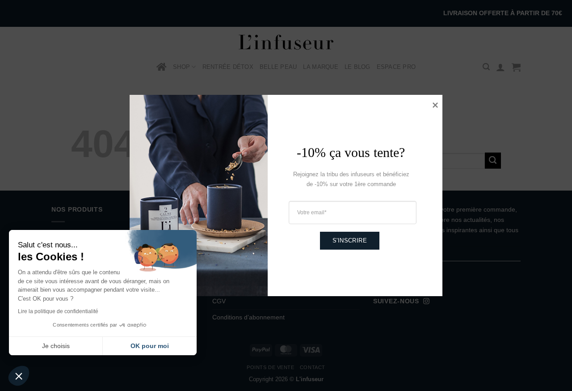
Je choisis (56, 345)
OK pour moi (149, 345)
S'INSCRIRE (349, 240)
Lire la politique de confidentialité (58, 311)
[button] (18, 376)
